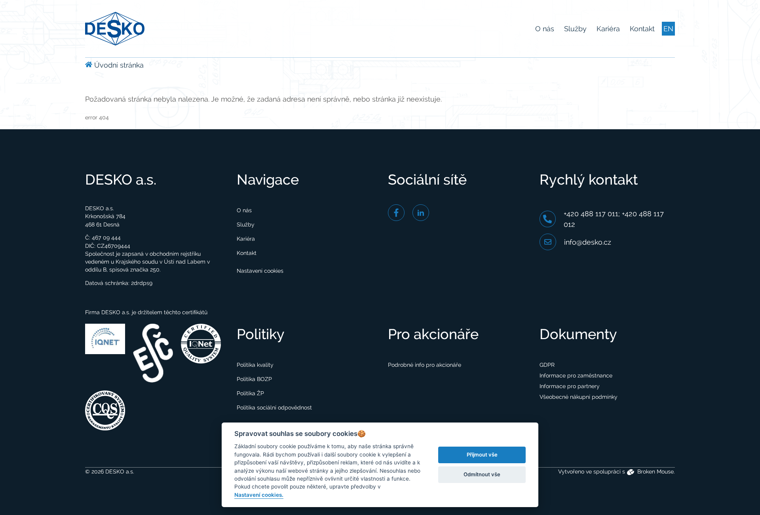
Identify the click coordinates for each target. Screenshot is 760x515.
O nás (544, 29)
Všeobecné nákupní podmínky (579, 397)
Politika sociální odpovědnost (274, 407)
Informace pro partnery (570, 386)
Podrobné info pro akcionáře (424, 365)
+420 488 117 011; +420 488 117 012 (614, 218)
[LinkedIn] (420, 212)
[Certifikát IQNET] (105, 338)
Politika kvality (255, 365)
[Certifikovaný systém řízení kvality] (105, 410)
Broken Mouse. (655, 471)
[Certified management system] (201, 343)
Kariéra (608, 29)
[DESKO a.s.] (114, 28)
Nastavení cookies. (258, 495)
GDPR (547, 365)
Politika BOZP (254, 379)
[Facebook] (396, 212)
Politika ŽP (250, 393)
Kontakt (642, 29)
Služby (575, 29)
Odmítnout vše (482, 474)
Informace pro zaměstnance (576, 375)
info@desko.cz (587, 242)
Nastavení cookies (260, 271)
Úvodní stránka (118, 65)
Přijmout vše (482, 454)
